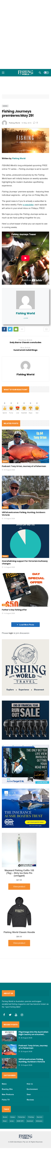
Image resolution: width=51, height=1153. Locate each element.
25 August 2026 (9, 470)
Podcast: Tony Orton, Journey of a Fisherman (24, 466)
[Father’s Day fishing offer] (25, 590)
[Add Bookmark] (46, 329)
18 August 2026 (9, 518)
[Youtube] (16, 1014)
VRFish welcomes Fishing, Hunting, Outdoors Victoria (32, 1060)
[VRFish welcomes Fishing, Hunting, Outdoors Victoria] (25, 492)
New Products (8, 1094)
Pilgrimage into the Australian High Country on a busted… (33, 1033)
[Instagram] (22, 1014)
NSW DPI (20, 1121)
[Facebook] (4, 1014)
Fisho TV (6, 1099)
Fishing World (14, 123)
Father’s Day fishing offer (14, 609)
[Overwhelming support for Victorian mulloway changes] (25, 541)
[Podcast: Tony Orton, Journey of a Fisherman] (25, 446)
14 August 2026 (9, 567)
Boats (5, 1117)
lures (12, 1121)
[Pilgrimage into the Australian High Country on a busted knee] (9, 1036)
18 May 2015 (26, 123)
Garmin (39, 1117)
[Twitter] (10, 1014)
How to (30, 1084)
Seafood (30, 1121)
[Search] (40, 73)
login (11, 633)
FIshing (31, 1117)
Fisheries (21, 1117)
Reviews (30, 1099)
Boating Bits (7, 1089)
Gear (5, 605)
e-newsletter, (28, 204)
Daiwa (13, 1117)
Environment (32, 1089)
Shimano (39, 1121)
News (5, 106)
